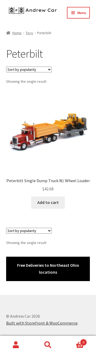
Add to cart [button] (48, 202)
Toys (29, 32)
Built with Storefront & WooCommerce (42, 323)
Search (48, 345)
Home (17, 32)
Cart (74, 340)
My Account (16, 345)
